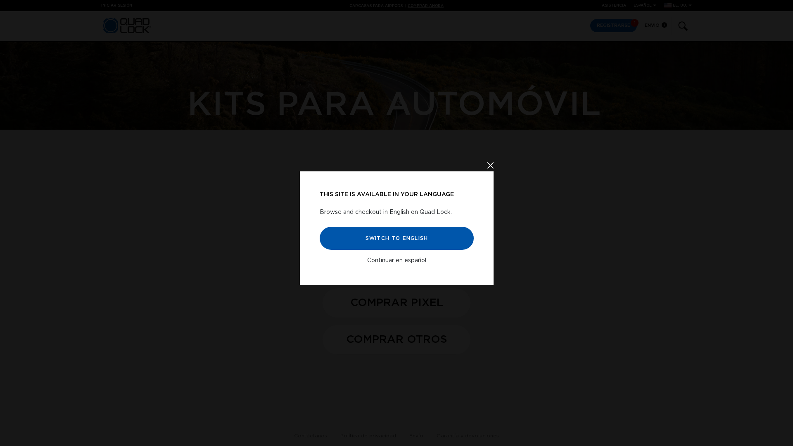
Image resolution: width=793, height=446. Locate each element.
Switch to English (396, 238)
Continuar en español (396, 260)
